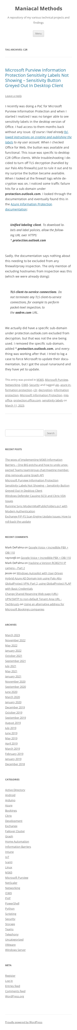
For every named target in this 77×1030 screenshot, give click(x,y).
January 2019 (13, 759)
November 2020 (15, 681)
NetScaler (11, 883)
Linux (8, 867)
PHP (8, 898)
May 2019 (11, 738)
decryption (45, 390)
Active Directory (15, 790)
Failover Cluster (15, 831)
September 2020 (15, 687)
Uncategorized (14, 939)
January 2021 (13, 676)
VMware (10, 945)
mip (66, 395)
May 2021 (11, 671)
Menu (38, 33)
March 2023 (12, 635)
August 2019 (13, 723)
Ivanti (8, 862)
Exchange (11, 826)
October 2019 (13, 712)
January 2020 (13, 702)
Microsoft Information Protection (41, 395)
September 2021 (15, 661)
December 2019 (15, 707)
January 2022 (13, 650)
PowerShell (12, 903)
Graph (9, 836)
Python (10, 908)
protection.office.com (27, 400)
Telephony (12, 934)
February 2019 (14, 754)
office (8, 400)
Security (34, 385)
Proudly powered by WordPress (23, 1022)
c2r (35, 390)
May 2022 (11, 645)
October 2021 (13, 656)
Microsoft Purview (56, 380)
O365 (24, 385)
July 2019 (10, 728)
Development (13, 821)
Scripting (10, 914)
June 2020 (11, 692)
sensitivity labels (52, 400)
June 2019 (11, 733)
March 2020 (12, 697)
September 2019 (15, 718)
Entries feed (12, 986)
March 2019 (12, 749)
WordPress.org (14, 996)
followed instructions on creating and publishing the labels (38, 137)
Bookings (11, 810)
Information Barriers (18, 847)
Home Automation (17, 841)
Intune (9, 852)
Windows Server (15, 950)
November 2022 (15, 640)
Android (10, 795)
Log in (9, 981)
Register (10, 976)
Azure (8, 805)
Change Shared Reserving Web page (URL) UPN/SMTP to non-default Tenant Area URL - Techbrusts (33, 599)
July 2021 (10, 666)
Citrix (8, 816)
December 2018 (15, 764)
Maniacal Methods (38, 8)
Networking (12, 385)
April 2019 (11, 743)
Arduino (10, 800)
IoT (7, 857)
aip (57, 385)
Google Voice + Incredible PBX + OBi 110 (46, 558)
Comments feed (15, 991)
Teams (9, 929)
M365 (40, 380)
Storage (10, 924)
